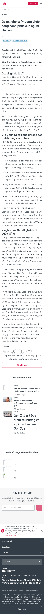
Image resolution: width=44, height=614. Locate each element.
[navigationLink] (4, 3)
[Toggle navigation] (41, 3)
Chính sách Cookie (25, 534)
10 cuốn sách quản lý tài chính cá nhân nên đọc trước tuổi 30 (27, 390)
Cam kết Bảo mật (10, 536)
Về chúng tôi (7, 541)
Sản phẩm (6, 547)
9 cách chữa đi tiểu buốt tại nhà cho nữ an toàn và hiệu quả (25, 403)
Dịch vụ (5, 553)
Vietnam (7, 561)
